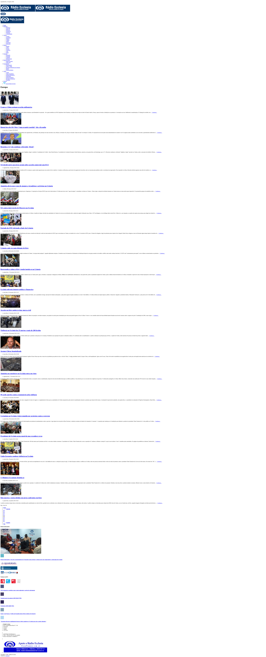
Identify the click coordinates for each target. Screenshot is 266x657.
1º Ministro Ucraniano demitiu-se (12, 478)
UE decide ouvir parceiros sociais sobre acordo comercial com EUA (25, 165)
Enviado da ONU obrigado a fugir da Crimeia (17, 228)
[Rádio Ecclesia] (18, 11)
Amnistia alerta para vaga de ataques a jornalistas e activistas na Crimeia (27, 186)
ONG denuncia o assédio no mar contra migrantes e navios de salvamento (18, 590)
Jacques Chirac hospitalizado (11, 351)
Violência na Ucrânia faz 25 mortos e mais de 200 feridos (21, 330)
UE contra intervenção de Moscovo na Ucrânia (17, 208)
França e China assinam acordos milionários (16, 107)
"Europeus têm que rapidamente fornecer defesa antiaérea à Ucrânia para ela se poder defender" (23, 621)
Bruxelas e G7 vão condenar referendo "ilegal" (17, 147)
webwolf (7, 655)
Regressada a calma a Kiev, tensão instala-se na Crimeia (20, 269)
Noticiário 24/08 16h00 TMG (7, 605)
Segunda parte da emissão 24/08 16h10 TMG (11, 598)
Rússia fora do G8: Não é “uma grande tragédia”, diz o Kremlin (23, 127)
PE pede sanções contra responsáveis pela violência (19, 395)
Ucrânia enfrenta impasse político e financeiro (17, 289)
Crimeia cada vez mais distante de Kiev (15, 248)
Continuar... (154, 112)
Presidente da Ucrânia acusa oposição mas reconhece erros (21, 436)
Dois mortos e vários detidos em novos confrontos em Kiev (21, 498)
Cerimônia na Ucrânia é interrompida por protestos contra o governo (25, 416)
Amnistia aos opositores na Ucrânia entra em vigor (19, 373)
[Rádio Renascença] (9, 569)
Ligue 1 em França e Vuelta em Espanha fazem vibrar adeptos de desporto (18, 613)
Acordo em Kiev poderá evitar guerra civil (16, 310)
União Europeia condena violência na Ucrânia (17, 456)
